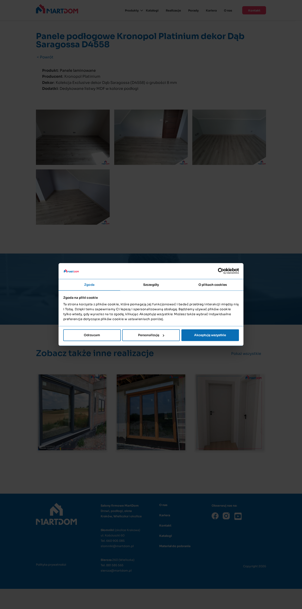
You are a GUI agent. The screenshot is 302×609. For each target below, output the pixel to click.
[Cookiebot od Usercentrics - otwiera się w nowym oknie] (221, 271)
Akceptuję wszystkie (210, 335)
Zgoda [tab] (89, 285)
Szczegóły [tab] (151, 285)
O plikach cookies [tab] (212, 285)
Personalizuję (148, 335)
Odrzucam (92, 335)
